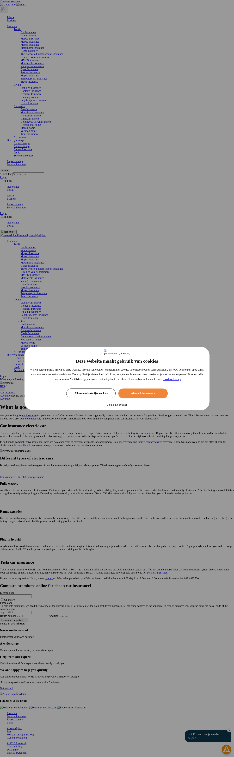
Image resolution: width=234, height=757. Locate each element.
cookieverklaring (172, 379)
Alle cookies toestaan (143, 393)
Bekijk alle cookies (117, 404)
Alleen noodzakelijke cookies (91, 393)
